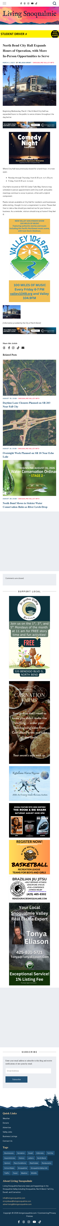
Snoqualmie (22, 1168)
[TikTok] (19, 348)
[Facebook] (10, 348)
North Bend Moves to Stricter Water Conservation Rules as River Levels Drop (25, 505)
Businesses (9, 1153)
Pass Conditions (20, 1163)
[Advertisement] (29, 541)
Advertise (7, 1127)
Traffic (6, 1173)
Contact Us (7, 1141)
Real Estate (34, 1163)
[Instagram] (14, 348)
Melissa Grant (25, 62)
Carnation (21, 1153)
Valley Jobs (7, 1132)
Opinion (7, 1163)
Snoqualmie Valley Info (43, 62)
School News (9, 1168)
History (21, 1158)
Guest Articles (9, 1158)
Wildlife (34, 1173)
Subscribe (16, 1079)
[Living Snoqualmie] (29, 14)
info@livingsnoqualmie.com (14, 1198)
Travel (15, 1173)
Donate (6, 1123)
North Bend (41, 1158)
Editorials (40, 1153)
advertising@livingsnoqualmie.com (17, 1204)
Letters (31, 1158)
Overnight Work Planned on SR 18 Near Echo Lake (28, 455)
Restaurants (46, 1163)
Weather (6, 1118)
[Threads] (5, 348)
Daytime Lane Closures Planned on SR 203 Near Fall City (26, 404)
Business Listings (10, 1136)
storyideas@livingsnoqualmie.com (17, 1201)
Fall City (50, 1153)
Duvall (30, 1153)
